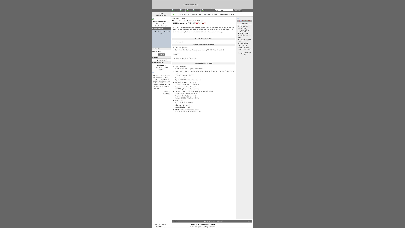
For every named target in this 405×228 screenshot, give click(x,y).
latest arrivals (212, 14)
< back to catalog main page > (214, 221)
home (192, 227)
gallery (206, 227)
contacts (212, 227)
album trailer (179, 42)
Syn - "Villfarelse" (180, 78)
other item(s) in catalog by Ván (186, 58)
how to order (185, 14)
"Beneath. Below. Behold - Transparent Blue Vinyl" (191, 50)
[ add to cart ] (199, 23)
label (196, 227)
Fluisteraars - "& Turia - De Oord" (185, 87)
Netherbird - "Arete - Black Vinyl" (185, 82)
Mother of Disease (161, 67)
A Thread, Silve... (161, 24)
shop (200, 227)
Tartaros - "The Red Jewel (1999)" (186, 96)
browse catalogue (198, 14)
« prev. (175, 221)
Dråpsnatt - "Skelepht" (182, 105)
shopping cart (158, 28)
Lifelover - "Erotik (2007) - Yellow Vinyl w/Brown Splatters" (194, 91)
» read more (166, 93)
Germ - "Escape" (180, 66)
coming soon (223, 14)
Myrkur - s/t (179, 100)
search (231, 14)
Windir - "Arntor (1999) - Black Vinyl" (187, 109)
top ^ (249, 221)
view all (176, 54)
